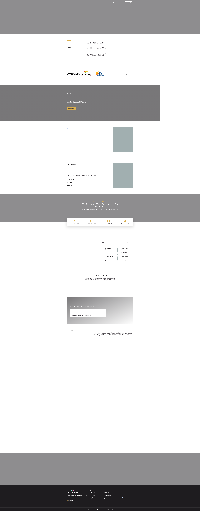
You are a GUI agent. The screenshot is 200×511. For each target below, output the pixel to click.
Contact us (119, 2)
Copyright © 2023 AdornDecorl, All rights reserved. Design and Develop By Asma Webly (99, 509)
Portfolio (113, 2)
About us (102, 2)
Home (97, 2)
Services (107, 2)
